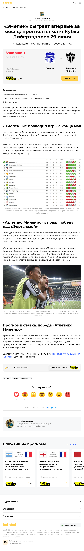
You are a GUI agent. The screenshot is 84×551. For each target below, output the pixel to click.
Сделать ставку (70, 78)
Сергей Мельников (42, 18)
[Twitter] (52, 407)
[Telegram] (56, 407)
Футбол (23, 7)
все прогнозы (73, 444)
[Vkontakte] (47, 407)
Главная (5, 7)
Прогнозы (14, 7)
